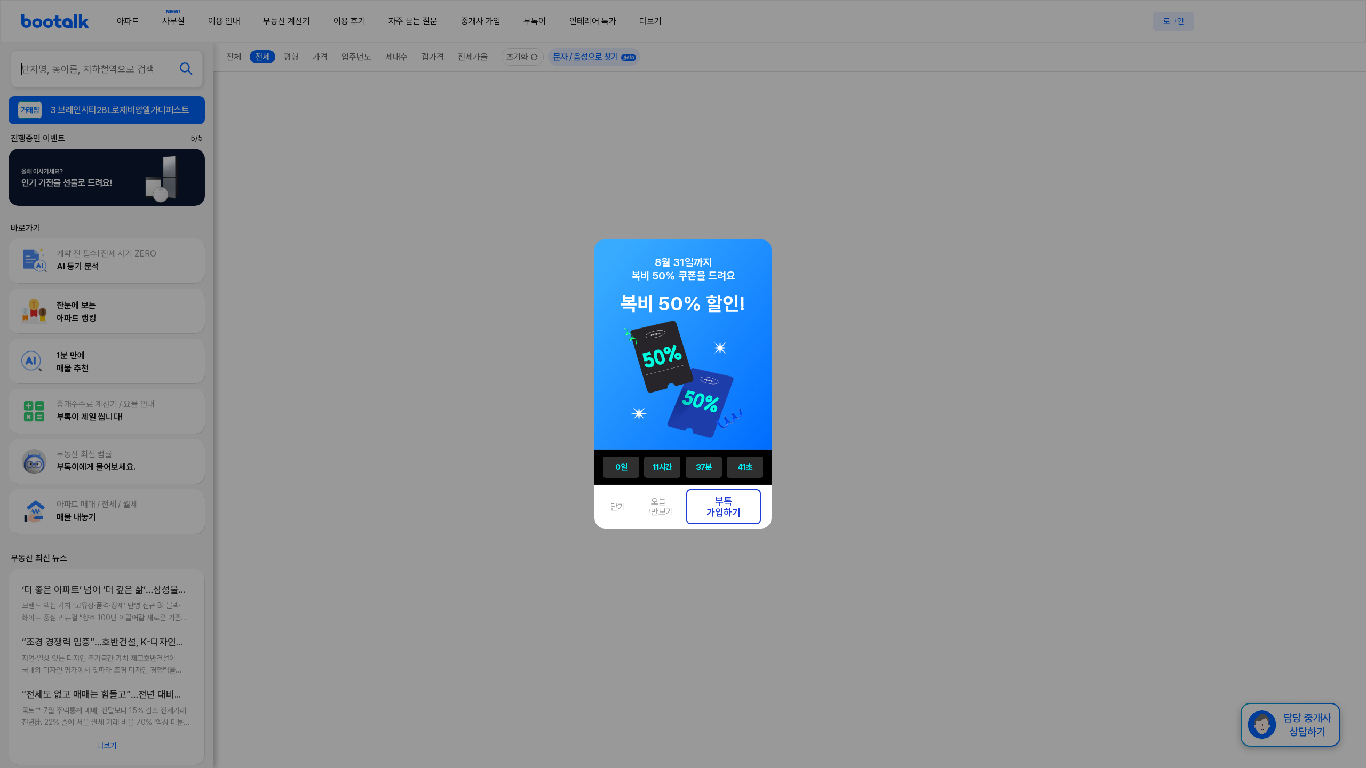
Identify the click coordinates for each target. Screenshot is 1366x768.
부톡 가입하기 (723, 506)
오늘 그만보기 (658, 507)
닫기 (617, 507)
